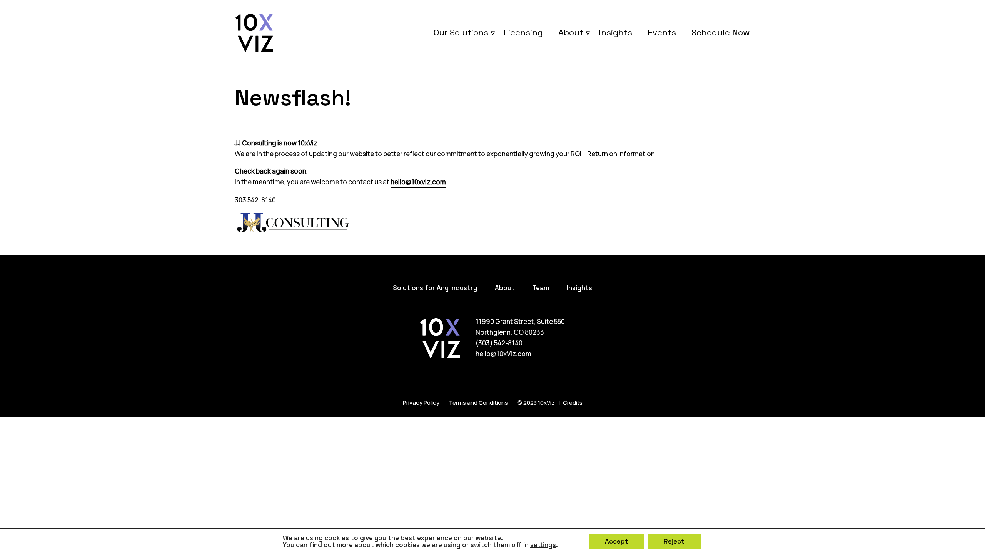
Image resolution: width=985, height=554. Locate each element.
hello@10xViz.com (503, 353)
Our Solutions (461, 32)
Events (662, 32)
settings (543, 544)
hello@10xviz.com (418, 181)
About (570, 32)
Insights (615, 32)
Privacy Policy (421, 403)
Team (541, 288)
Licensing (523, 32)
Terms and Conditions (478, 403)
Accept (616, 541)
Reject (674, 541)
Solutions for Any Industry (435, 288)
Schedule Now (720, 32)
